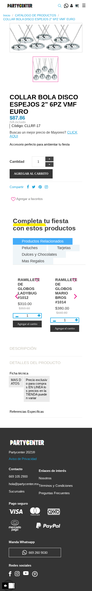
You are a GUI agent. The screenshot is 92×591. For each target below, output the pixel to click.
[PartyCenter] (19, 6)
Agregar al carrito (31, 173)
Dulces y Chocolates (39, 254)
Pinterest (40, 187)
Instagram (46, 187)
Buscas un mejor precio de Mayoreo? (38, 132)
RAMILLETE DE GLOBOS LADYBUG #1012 (29, 289)
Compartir (28, 187)
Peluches (30, 248)
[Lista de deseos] (37, 280)
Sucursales (17, 491)
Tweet (34, 187)
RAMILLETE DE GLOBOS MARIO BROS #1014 (66, 291)
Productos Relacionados (43, 241)
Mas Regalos (33, 261)
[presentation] (16, 295)
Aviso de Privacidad (23, 459)
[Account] (71, 5)
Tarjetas (64, 248)
